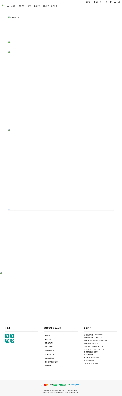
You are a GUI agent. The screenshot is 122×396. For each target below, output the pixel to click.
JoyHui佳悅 (11, 6)
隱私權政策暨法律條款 (51, 362)
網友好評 (46, 6)
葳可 (29, 6)
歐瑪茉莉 (21, 6)
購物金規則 (48, 339)
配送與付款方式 (49, 354)
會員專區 (47, 335)
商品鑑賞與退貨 (49, 358)
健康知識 (54, 6)
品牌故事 (37, 6)
